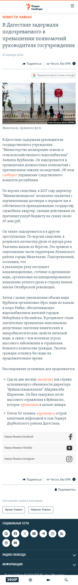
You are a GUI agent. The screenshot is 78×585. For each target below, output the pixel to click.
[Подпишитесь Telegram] (43, 533)
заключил (45, 379)
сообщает (10, 175)
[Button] (32, 63)
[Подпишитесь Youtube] (34, 533)
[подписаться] (15, 543)
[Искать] (66, 580)
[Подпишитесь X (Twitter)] (25, 533)
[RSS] (62, 533)
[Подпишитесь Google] (6, 533)
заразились (46, 413)
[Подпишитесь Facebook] (15, 533)
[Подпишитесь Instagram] (52, 533)
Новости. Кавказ (17, 17)
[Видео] (48, 580)
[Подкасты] (6, 543)
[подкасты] (30, 580)
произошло (30, 405)
